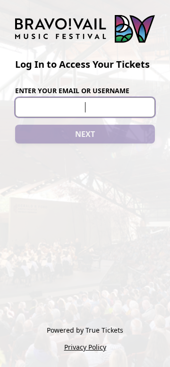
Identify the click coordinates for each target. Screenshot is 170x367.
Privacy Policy (85, 347)
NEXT (85, 134)
